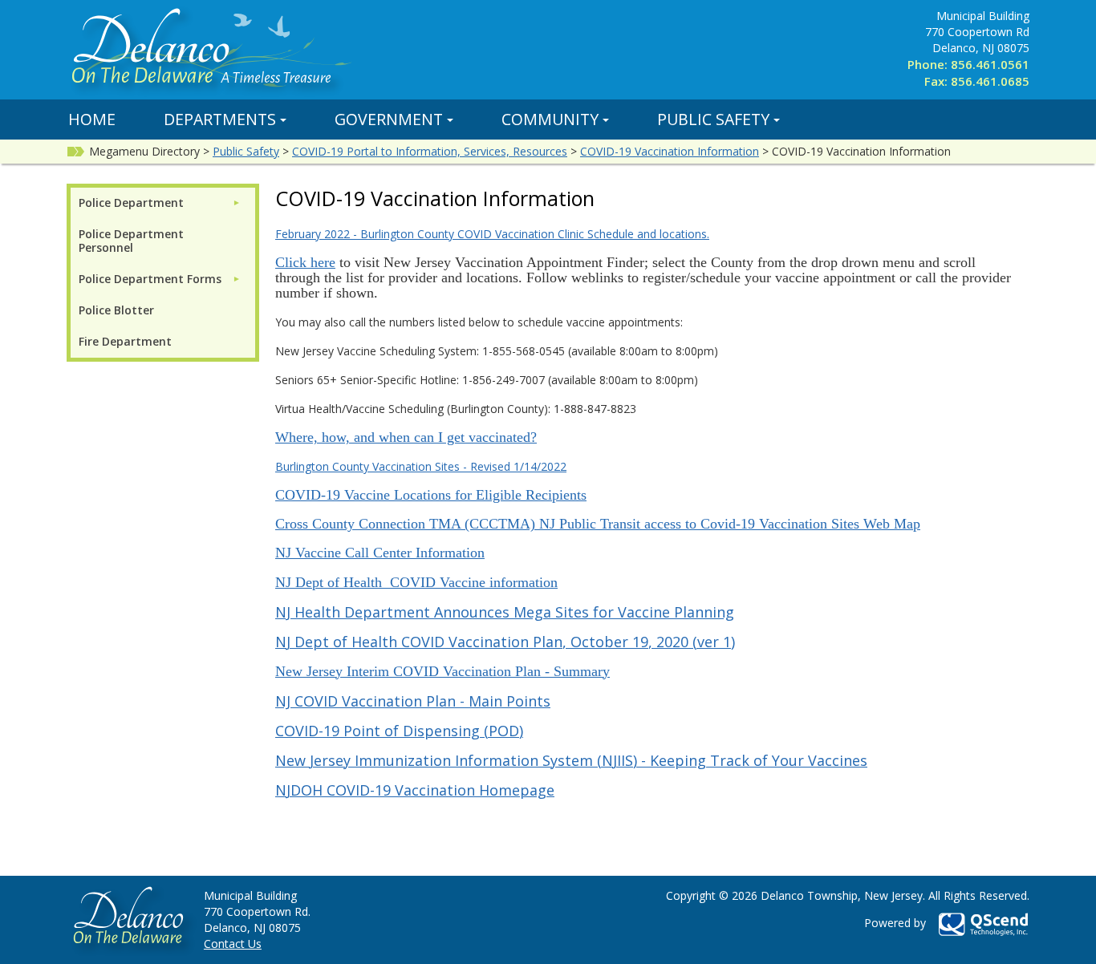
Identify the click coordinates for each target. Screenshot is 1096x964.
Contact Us (233, 943)
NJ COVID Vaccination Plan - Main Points (412, 701)
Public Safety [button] (713, 119)
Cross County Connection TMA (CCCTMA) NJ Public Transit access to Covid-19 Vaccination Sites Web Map (597, 524)
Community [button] (550, 119)
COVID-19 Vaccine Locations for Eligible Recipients (431, 495)
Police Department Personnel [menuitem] (131, 240)
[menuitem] (160, 202)
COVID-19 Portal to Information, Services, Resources (429, 151)
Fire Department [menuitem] (125, 341)
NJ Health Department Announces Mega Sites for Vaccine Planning (504, 612)
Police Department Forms (150, 278)
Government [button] (389, 119)
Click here (305, 262)
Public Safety (246, 151)
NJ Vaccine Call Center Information (380, 553)
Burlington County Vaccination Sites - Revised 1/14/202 (417, 466)
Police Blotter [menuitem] (116, 310)
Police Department (131, 202)
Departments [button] (220, 119)
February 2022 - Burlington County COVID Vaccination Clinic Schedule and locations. (492, 233)
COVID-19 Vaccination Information (669, 151)
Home (92, 119)
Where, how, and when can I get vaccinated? (406, 437)
